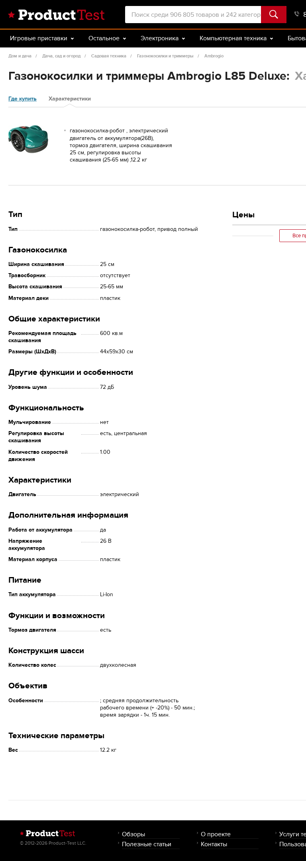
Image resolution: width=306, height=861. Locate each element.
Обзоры (133, 834)
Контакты (214, 844)
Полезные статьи (146, 844)
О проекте (216, 834)
